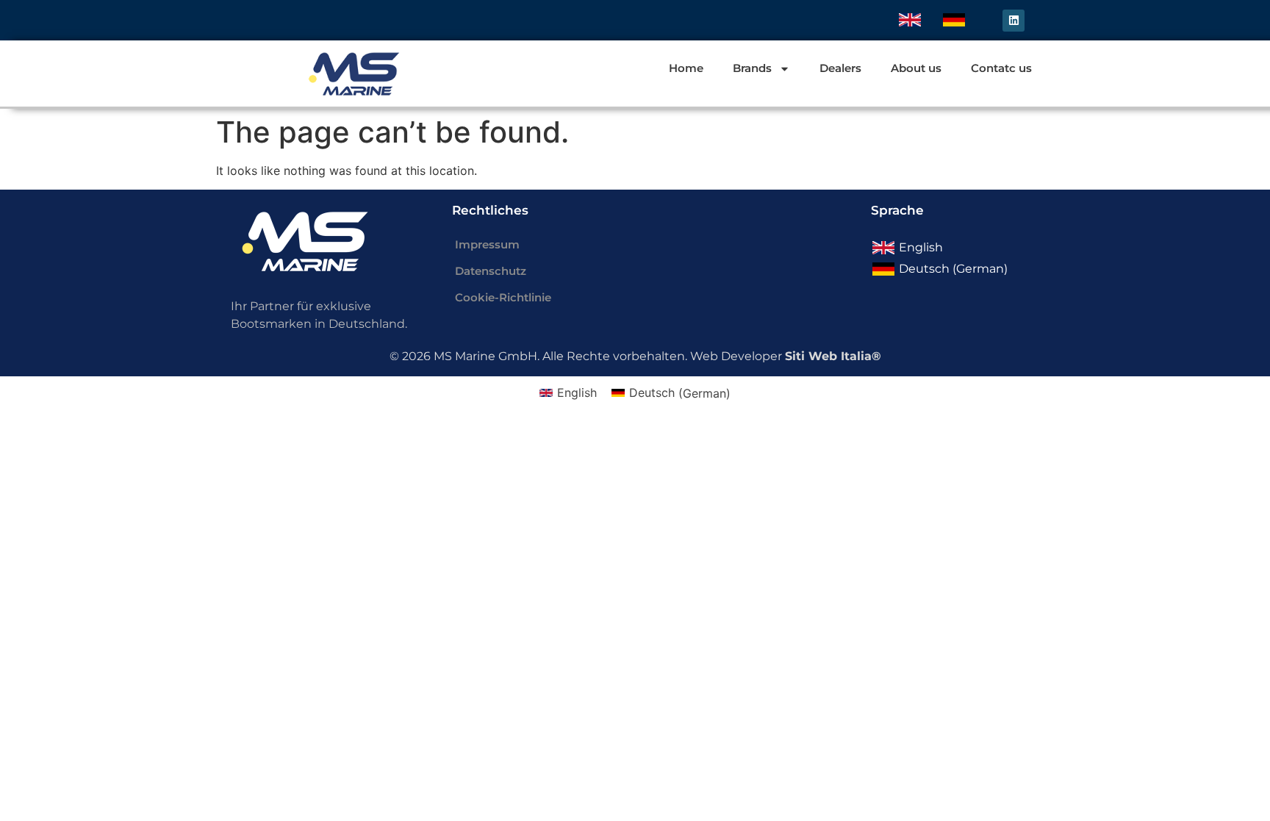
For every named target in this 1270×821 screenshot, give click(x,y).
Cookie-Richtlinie (503, 297)
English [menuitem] (921, 247)
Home (686, 68)
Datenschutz (490, 271)
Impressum (487, 244)
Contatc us (1001, 68)
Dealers (840, 68)
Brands (752, 68)
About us (916, 68)
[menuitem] (910, 20)
